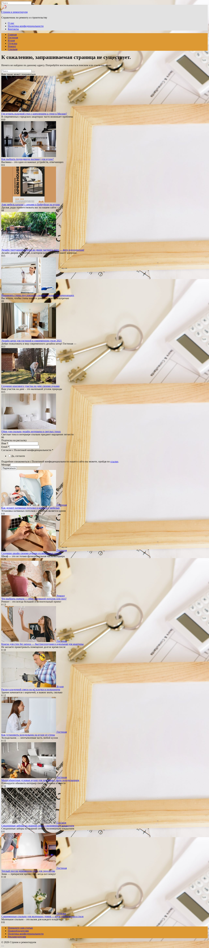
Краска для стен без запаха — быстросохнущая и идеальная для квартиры (42, 644)
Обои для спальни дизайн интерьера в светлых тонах (31, 431)
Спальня (12, 49)
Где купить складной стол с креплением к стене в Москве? (34, 113)
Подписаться (9, 468)
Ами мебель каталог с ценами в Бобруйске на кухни (30, 204)
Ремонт (12, 46)
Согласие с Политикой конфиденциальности (27, 450)
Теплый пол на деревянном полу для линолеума (28, 871)
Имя (4, 443)
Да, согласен (18, 456)
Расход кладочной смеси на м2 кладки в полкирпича (30, 689)
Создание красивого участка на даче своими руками (30, 386)
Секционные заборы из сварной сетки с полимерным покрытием (37, 825)
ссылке (114, 461)
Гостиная (13, 37)
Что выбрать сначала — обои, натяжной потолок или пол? (33, 598)
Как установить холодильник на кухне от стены (28, 734)
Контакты (13, 29)
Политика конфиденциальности (26, 26)
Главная (12, 34)
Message (5, 464)
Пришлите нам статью (20, 927)
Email (5, 446)
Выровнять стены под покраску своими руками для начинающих (37, 295)
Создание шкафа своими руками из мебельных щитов (31, 553)
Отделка (12, 43)
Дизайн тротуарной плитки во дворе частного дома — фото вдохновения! (42, 250)
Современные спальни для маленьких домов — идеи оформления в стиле (42, 916)
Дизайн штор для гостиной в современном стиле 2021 (31, 340)
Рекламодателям (17, 936)
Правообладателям (18, 930)
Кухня (11, 40)
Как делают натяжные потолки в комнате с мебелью (30, 507)
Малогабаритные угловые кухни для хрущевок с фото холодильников (40, 780)
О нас (11, 23)
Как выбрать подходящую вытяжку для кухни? (27, 159)
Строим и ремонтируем (14, 12)
